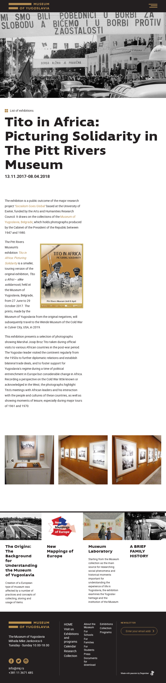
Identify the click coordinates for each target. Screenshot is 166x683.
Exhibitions (106, 624)
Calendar (70, 646)
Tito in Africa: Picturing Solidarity (16, 258)
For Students (89, 648)
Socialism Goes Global (30, 206)
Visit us (69, 629)
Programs (106, 632)
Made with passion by (135, 673)
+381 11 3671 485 (21, 672)
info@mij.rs (16, 668)
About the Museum (89, 625)
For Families (89, 640)
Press (87, 654)
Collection (70, 656)
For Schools (88, 633)
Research (70, 651)
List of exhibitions (21, 110)
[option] (29, 459)
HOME (68, 624)
